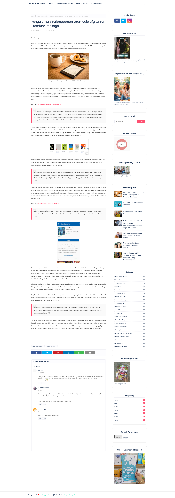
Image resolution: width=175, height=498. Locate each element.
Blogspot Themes (47, 495)
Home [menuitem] (51, 3)
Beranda (33, 16)
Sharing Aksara (130, 330)
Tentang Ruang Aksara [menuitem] (64, 3)
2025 (129, 403)
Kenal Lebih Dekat (130, 296)
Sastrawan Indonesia (130, 326)
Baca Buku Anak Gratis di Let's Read (48, 204)
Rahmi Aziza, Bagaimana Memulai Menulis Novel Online (132, 235)
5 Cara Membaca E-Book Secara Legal (49, 104)
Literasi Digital (130, 303)
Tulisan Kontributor (130, 347)
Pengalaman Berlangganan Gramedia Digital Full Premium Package (133, 194)
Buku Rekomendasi (42, 16)
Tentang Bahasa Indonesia (130, 333)
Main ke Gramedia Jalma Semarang (132, 213)
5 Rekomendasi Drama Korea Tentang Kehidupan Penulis (133, 245)
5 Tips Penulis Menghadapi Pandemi (133, 203)
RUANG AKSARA (37, 3)
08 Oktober (41, 372)
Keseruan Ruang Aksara (130, 300)
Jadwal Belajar (130, 290)
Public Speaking (130, 320)
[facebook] (117, 21)
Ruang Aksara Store (130, 323)
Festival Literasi (130, 283)
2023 (129, 410)
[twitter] (123, 21)
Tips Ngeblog (130, 343)
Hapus (44, 383)
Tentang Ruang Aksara (130, 337)
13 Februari (41, 390)
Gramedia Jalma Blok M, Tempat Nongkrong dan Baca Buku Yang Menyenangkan (132, 256)
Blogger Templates (70, 495)
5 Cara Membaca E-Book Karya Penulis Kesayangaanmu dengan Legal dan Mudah (132, 224)
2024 (129, 407)
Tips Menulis (130, 340)
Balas (40, 383)
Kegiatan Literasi (130, 293)
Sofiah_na (42, 409)
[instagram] (129, 21)
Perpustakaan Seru (130, 316)
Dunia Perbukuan (130, 280)
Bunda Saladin (43, 388)
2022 (129, 413)
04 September (42, 412)
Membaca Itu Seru (51, 346)
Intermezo (130, 286)
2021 (129, 417)
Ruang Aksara (37, 30)
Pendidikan (130, 313)
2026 (129, 400)
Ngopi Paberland (130, 310)
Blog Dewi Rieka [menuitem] (96, 3)
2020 (129, 420)
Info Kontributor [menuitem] (82, 3)
